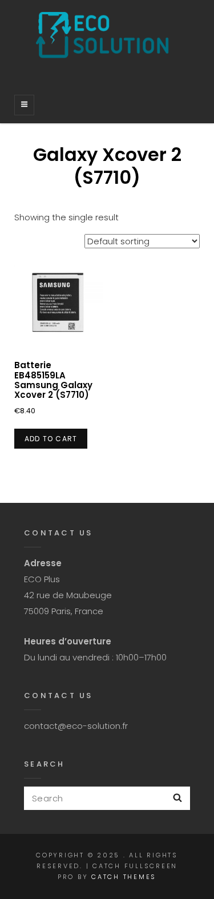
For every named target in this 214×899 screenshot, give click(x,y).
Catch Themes (123, 876)
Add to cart (51, 439)
